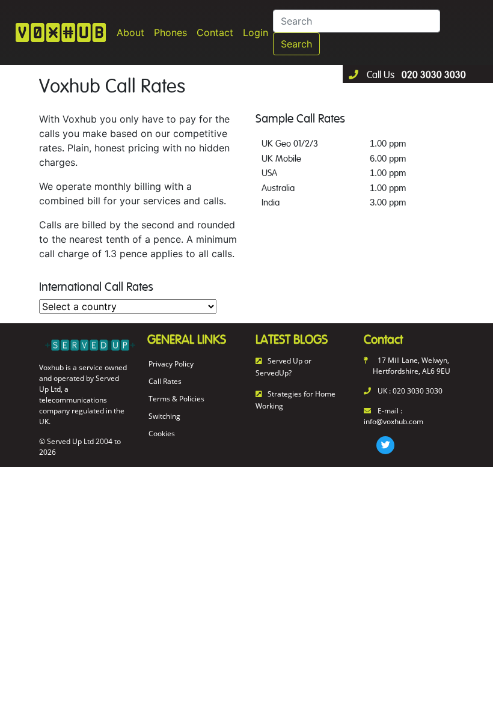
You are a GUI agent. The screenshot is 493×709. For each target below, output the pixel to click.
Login (255, 32)
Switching (164, 416)
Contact (215, 32)
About (130, 32)
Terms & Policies (176, 399)
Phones (170, 32)
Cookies (162, 433)
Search (296, 44)
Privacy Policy (171, 364)
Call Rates (165, 381)
